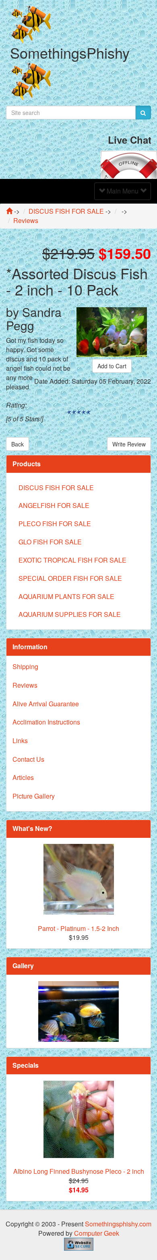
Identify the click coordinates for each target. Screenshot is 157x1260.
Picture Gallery (33, 796)
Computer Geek (96, 1233)
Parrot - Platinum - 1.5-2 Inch (78, 928)
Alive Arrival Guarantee (45, 703)
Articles (23, 777)
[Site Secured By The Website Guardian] (78, 1243)
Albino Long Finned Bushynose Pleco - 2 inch (78, 1171)
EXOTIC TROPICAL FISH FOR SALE (72, 560)
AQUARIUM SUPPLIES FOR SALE (70, 614)
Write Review (129, 444)
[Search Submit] (143, 112)
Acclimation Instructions (46, 722)
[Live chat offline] (129, 163)
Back (17, 444)
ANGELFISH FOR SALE (54, 505)
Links (20, 740)
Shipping (25, 666)
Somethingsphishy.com (118, 1223)
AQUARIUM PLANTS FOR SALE (66, 596)
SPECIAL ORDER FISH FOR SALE (70, 578)
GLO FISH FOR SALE (50, 541)
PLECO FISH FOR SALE (55, 523)
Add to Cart (111, 366)
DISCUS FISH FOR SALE (56, 487)
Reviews (24, 685)
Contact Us (28, 759)
